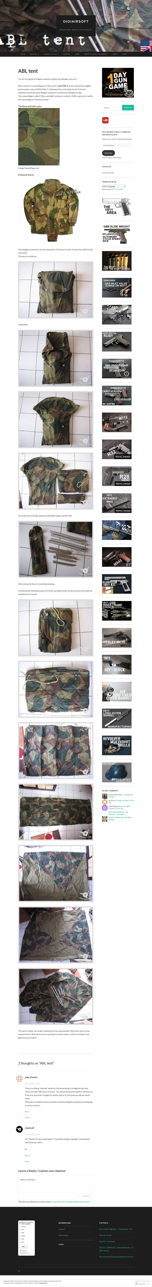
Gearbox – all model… (116, 814)
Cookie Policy (44, 1283)
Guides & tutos (50, 54)
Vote (23, 1246)
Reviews (33, 54)
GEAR (77, 54)
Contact (62, 1229)
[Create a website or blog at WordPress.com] (19, 1271)
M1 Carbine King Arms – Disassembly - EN (115, 1229)
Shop (124, 54)
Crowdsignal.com (24, 1253)
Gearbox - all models (107, 1241)
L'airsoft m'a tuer (105, 1235)
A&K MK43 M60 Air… (117, 812)
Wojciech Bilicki (114, 817)
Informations (64, 1235)
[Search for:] (118, 107)
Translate (119, 189)
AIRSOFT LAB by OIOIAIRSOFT (96, 54)
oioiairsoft (29, 1128)
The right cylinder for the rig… (119, 807)
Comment (85, 1196)
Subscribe (108, 153)
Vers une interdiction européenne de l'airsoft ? (116, 1257)
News (115, 54)
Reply (27, 1117)
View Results (23, 1250)
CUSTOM (66, 54)
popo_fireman (31, 1077)
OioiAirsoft (76, 21)
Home (23, 54)
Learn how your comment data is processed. (71, 1201)
